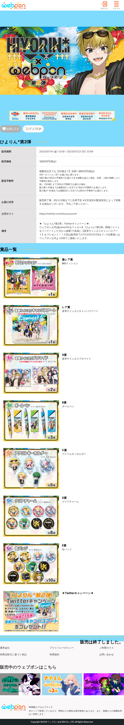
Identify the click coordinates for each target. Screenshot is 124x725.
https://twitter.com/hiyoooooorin (58, 213)
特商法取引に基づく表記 (13, 654)
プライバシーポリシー (62, 647)
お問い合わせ (106, 654)
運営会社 (5, 647)
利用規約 (54, 654)
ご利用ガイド (106, 647)
